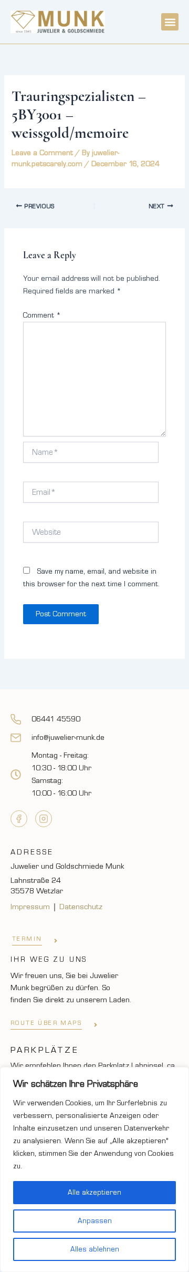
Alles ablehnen (94, 1249)
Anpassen (95, 1221)
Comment (42, 315)
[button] (169, 21)
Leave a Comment (42, 152)
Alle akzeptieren (94, 1192)
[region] (94, 1169)
